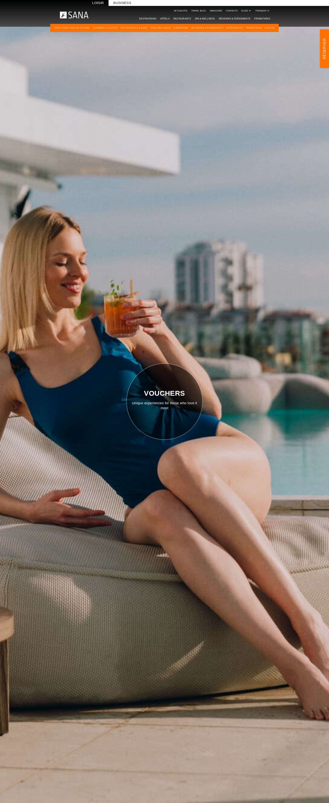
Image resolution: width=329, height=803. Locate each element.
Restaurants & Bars (134, 28)
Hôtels (165, 18)
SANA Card (216, 11)
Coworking (180, 28)
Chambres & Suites (105, 28)
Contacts (232, 11)
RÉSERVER (324, 48)
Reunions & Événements (207, 28)
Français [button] (263, 11)
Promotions (262, 18)
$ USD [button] (246, 11)
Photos (270, 28)
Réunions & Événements (235, 18)
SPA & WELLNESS (160, 28)
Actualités (180, 11)
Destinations (147, 18)
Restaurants (182, 18)
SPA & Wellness (205, 18)
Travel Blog (198, 11)
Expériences (234, 28)
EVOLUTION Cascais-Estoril (72, 28)
